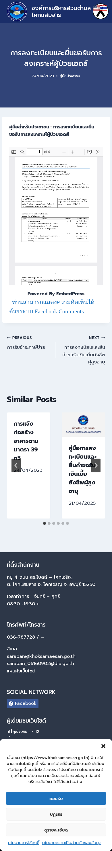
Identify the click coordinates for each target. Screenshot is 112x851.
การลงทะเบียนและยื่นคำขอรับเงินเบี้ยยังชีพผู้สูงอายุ (83, 350)
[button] (103, 746)
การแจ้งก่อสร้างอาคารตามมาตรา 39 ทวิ (26, 440)
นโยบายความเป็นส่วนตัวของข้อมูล (71, 843)
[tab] (44, 523)
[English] (96, 7)
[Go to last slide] (16, 465)
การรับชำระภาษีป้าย (26, 343)
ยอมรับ (56, 798)
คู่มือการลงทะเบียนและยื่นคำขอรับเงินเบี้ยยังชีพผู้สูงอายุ (82, 469)
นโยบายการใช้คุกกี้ (23, 843)
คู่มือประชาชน (70, 76)
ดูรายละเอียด (56, 830)
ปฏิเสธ (56, 814)
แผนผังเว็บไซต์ (22, 671)
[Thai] (104, 7)
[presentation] (83, 424)
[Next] (96, 465)
